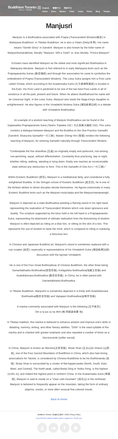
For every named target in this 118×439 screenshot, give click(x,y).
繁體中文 (56, 8)
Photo (89, 11)
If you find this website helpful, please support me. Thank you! (59, 418)
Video (71, 11)
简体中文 (68, 8)
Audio (80, 11)
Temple (106, 11)
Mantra (62, 11)
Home (45, 11)
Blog (98, 11)
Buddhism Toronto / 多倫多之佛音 (50, 415)
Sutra (53, 11)
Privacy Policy (75, 415)
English (45, 8)
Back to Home (59, 399)
